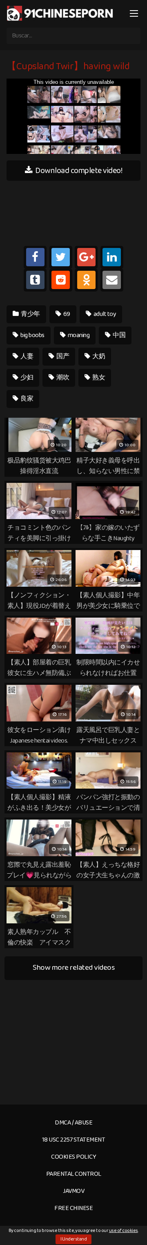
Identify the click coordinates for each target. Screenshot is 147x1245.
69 (66, 314)
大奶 (98, 356)
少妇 (26, 378)
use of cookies (123, 1230)
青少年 (30, 314)
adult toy (104, 314)
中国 (119, 335)
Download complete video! (78, 170)
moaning (78, 335)
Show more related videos (73, 967)
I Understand (73, 1239)
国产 (62, 356)
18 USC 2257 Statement (73, 1140)
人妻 (26, 356)
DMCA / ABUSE (73, 1123)
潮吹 (62, 378)
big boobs (32, 335)
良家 (26, 399)
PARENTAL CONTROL (73, 1174)
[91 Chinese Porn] (61, 13)
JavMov (73, 1191)
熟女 (98, 378)
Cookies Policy (73, 1157)
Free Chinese (73, 1208)
